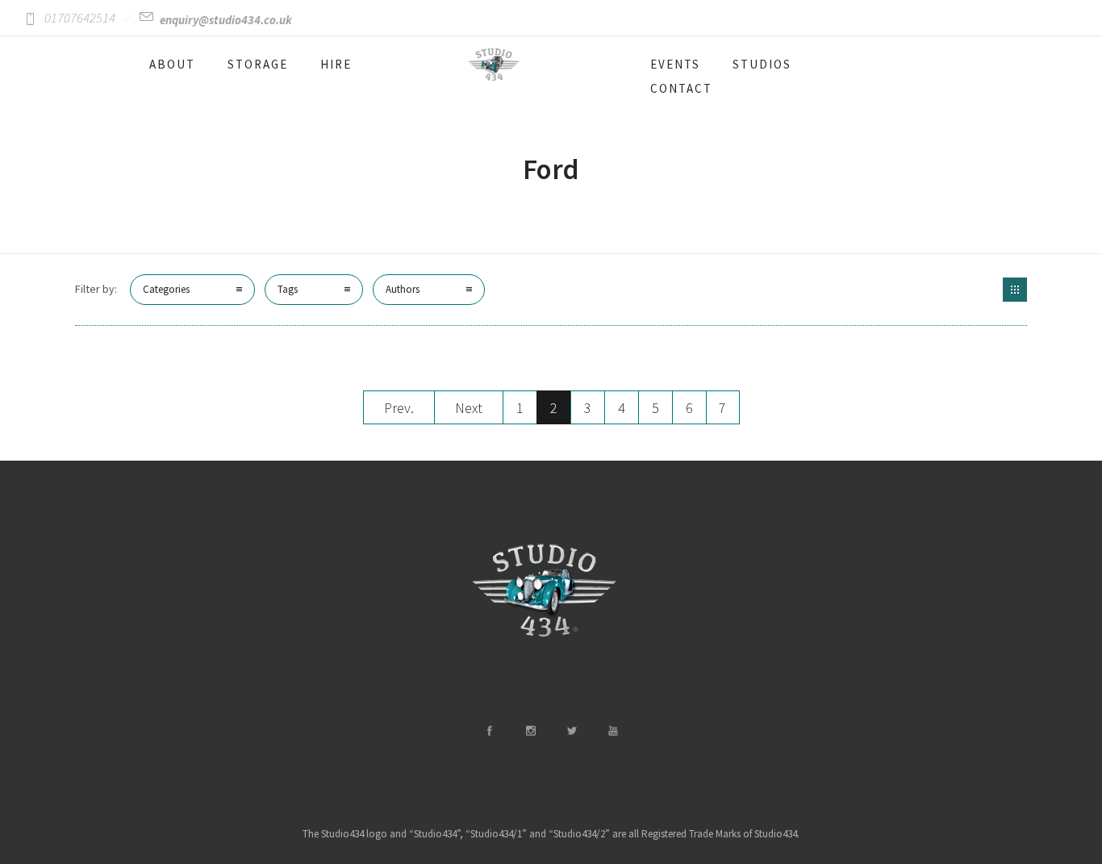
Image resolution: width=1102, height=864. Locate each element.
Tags (288, 289)
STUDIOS (762, 64)
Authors (403, 289)
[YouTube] (612, 731)
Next (468, 408)
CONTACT (681, 88)
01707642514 (79, 18)
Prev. (399, 408)
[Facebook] (489, 731)
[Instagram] (530, 731)
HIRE (336, 64)
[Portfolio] (1015, 290)
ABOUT (172, 64)
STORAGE (257, 64)
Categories (166, 289)
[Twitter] (571, 731)
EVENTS (675, 64)
